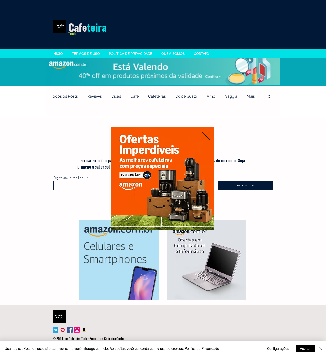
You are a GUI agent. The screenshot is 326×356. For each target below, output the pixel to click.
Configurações (278, 348)
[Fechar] (320, 348)
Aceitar (305, 348)
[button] (206, 135)
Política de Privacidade (202, 348)
